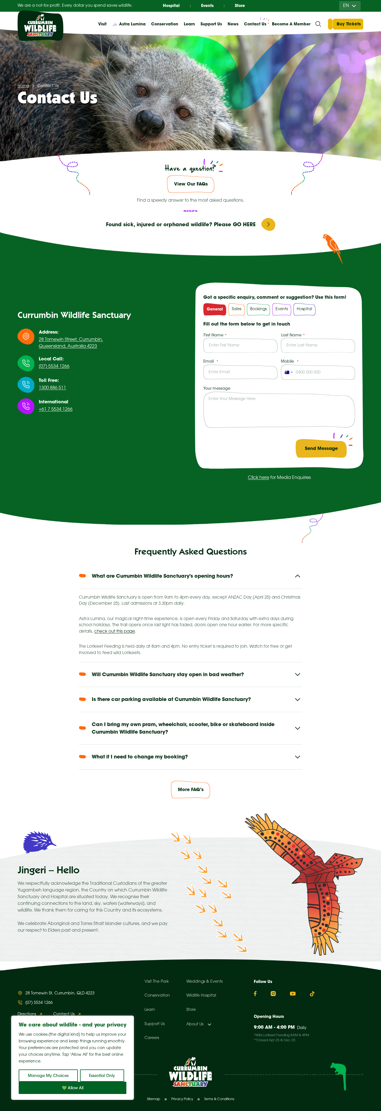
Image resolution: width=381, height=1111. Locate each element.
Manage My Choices (48, 1075)
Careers (151, 1038)
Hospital (171, 5)
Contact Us (255, 23)
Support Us (154, 1024)
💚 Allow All (72, 1087)
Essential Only (102, 1075)
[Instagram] (273, 993)
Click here (258, 478)
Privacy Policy (182, 1099)
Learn (149, 1010)
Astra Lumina (132, 23)
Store (240, 5)
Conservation (157, 995)
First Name (213, 335)
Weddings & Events (204, 982)
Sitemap (153, 1099)
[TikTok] (312, 993)
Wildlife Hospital (201, 995)
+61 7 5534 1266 (56, 409)
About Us (194, 1024)
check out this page (114, 631)
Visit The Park (156, 982)
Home (23, 86)
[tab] (214, 309)
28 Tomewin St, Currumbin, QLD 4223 (60, 993)
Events (207, 5)
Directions (27, 1014)
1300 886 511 (52, 388)
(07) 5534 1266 (54, 366)
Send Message (321, 448)
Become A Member (291, 23)
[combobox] (287, 372)
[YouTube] (293, 994)
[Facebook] (255, 993)
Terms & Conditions (219, 1099)
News (233, 23)
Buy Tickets (349, 23)
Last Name (291, 335)
